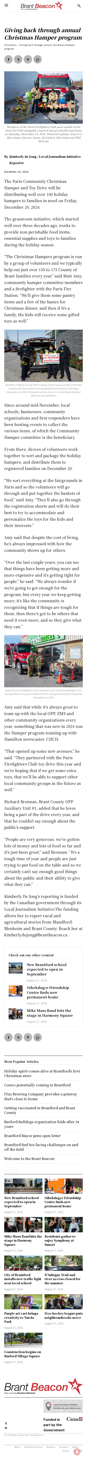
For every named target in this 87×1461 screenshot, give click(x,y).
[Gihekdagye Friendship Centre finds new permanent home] (16, 991)
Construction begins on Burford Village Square (22, 1354)
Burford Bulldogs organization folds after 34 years (41, 1124)
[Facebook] (8, 59)
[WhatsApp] (37, 59)
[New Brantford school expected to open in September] (16, 968)
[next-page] (13, 1170)
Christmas (10, 44)
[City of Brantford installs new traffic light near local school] (23, 1263)
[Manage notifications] (77, 1451)
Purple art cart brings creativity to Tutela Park (21, 1317)
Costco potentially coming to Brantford (37, 1085)
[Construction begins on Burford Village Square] (23, 1340)
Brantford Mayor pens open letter (32, 1135)
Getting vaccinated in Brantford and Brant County (39, 1110)
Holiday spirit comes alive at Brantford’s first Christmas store (42, 1073)
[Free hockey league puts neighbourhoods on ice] (64, 1301)
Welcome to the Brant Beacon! (29, 1158)
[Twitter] (18, 59)
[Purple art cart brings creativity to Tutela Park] (23, 1301)
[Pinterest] (28, 59)
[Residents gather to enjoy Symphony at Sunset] (64, 1224)
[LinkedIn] (6, 1427)
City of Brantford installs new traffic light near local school (22, 1279)
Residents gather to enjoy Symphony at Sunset (60, 1240)
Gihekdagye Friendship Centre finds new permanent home (48, 992)
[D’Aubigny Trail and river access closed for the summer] (64, 1263)
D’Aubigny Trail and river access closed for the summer (62, 1279)
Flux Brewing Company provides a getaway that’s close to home (40, 1096)
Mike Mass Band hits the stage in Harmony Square (50, 1013)
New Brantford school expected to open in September (47, 969)
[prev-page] (7, 1170)
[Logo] (42, 5)
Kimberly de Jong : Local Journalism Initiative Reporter (45, 159)
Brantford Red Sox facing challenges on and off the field (41, 1147)
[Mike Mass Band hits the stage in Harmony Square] (16, 1013)
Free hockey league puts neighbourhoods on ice (64, 1315)
